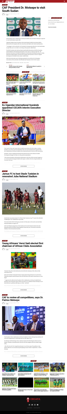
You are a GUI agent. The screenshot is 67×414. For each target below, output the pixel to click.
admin (7, 14)
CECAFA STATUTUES (37, 407)
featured (21, 62)
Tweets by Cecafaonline (52, 27)
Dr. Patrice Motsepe (16, 62)
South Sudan (26, 62)
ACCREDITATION (29, 407)
